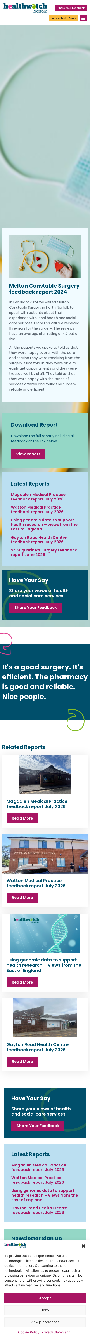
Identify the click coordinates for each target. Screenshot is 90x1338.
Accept (45, 1298)
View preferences (44, 1322)
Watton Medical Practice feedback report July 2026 (37, 509)
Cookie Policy (28, 1332)
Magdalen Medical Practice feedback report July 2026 (38, 497)
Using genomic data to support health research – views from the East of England (44, 524)
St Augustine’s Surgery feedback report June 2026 (44, 552)
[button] (83, 1246)
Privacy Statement (56, 1332)
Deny (45, 1310)
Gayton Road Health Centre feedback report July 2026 (39, 540)
